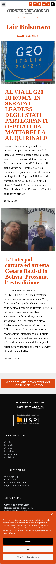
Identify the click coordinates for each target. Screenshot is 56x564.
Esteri (20, 35)
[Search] (53, 4)
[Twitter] (48, 4)
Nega (28, 549)
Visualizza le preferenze (28, 557)
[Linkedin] (39, 4)
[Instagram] (35, 4)
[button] (51, 514)
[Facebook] (30, 4)
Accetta (28, 541)
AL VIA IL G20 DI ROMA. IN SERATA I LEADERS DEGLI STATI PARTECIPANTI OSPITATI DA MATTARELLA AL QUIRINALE (26, 115)
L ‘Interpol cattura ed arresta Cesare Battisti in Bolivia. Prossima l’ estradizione (27, 271)
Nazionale (32, 35)
